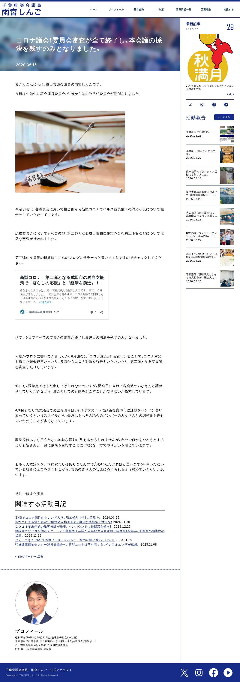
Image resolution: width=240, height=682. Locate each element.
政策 (161, 9)
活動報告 (206, 9)
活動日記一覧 (183, 9)
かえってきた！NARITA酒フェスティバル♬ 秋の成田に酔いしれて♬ (65, 540)
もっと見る (224, 117)
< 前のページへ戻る (29, 556)
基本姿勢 (139, 9)
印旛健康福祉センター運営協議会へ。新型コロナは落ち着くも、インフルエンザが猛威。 (77, 544)
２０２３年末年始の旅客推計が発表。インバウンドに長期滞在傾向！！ (64, 526)
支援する (229, 9)
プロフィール (116, 9)
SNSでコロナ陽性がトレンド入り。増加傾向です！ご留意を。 (58, 517)
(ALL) (230, 94)
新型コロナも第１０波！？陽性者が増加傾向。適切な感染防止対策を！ (63, 522)
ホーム (94, 9)
